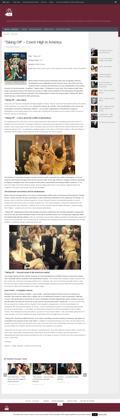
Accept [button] (95, 414)
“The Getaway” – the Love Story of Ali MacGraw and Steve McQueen (43, 379)
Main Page (16, 2)
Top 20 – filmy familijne (105, 66)
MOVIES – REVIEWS (11, 29)
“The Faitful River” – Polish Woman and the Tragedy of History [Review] (16, 379)
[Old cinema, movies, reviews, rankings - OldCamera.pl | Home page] (8, 12)
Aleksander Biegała (13, 47)
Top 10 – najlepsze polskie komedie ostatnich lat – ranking (106, 108)
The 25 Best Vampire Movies (107, 122)
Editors (51, 2)
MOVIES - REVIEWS (11, 34)
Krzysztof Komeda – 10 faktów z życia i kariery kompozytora (106, 84)
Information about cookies (31, 2)
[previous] (5, 375)
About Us (44, 2)
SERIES (24, 29)
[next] (85, 375)
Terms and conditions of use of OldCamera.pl (70, 2)
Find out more (102, 414)
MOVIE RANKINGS (35, 29)
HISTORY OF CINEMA (63, 29)
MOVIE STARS (49, 29)
